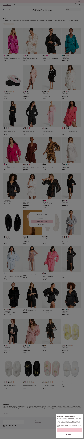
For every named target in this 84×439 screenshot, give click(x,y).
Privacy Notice (71, 425)
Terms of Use (78, 425)
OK (69, 430)
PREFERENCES (69, 434)
